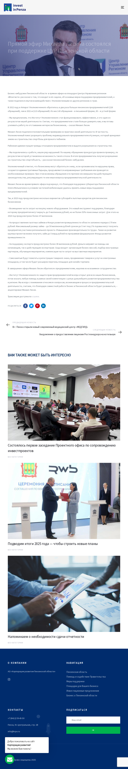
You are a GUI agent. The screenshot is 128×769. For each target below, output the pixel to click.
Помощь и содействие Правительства (86, 676)
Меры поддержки (75, 681)
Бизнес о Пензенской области (81, 695)
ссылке (35, 296)
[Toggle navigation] (104, 7)
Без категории (15, 457)
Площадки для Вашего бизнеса (82, 686)
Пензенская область (76, 671)
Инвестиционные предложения (82, 690)
